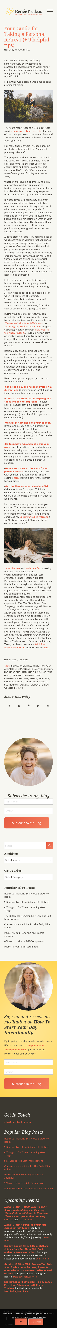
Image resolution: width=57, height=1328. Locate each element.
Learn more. (26, 1219)
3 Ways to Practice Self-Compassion (24, 1183)
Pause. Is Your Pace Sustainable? (21, 946)
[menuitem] (48, 11)
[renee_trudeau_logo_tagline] (23, 11)
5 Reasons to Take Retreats (26, 130)
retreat (33, 678)
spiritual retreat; (13, 681)
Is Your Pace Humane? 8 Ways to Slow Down (28, 1188)
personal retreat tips (16, 678)
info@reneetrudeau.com (17, 1121)
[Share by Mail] (48, 706)
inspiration (17, 665)
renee (25, 659)
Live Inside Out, (33, 568)
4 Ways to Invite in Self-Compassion (24, 941)
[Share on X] (19, 706)
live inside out (11, 672)
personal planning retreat (26, 675)
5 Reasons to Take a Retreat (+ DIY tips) (26, 901)
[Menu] (48, 11)
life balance (21, 668)
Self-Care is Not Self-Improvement (23, 1160)
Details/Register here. (16, 1291)
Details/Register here (25, 1276)
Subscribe (10, 568)
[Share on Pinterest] (28, 706)
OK (20, 1322)
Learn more (42, 1258)
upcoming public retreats (34, 516)
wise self (25, 684)
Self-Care (8, 49)
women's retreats (13, 687)
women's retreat (23, 49)
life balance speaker (40, 668)
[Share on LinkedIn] (38, 706)
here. (16, 477)
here (18, 568)
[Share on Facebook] (9, 706)
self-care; (44, 678)
